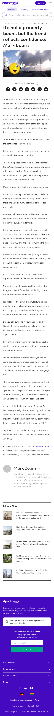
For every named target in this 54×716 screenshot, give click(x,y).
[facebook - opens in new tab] (19, 687)
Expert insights (11, 23)
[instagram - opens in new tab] (31, 687)
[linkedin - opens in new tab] (25, 687)
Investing (24, 23)
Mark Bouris (25, 468)
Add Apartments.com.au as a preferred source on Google (27, 621)
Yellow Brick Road (42, 446)
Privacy (38, 700)
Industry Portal (32, 705)
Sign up (40, 3)
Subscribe (27, 649)
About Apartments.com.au (21, 700)
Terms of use (17, 705)
